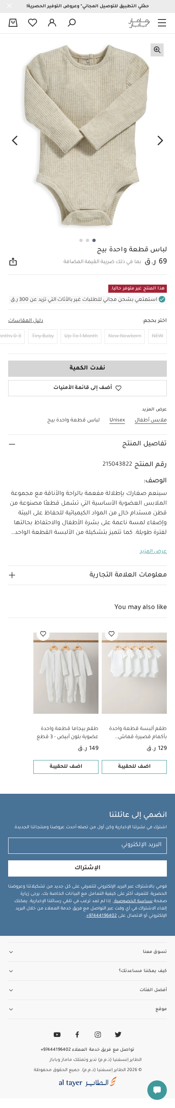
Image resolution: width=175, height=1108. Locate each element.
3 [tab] (81, 240)
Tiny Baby (43, 336)
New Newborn (124, 336)
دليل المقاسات (25, 321)
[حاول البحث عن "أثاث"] (72, 23)
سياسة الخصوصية (133, 901)
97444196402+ (101, 916)
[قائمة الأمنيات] (111, 634)
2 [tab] (87, 240)
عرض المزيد (153, 552)
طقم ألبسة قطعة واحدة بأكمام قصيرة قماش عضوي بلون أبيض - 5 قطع (136, 733)
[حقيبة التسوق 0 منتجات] (13, 23)
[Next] (14, 141)
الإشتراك (87, 868)
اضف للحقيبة (134, 767)
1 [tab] (94, 240)
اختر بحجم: (154, 321)
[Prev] (160, 141)
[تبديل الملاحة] (162, 23)
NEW (157, 336)
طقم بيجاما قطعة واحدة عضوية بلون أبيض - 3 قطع (67, 733)
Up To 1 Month (81, 336)
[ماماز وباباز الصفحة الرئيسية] (139, 23)
